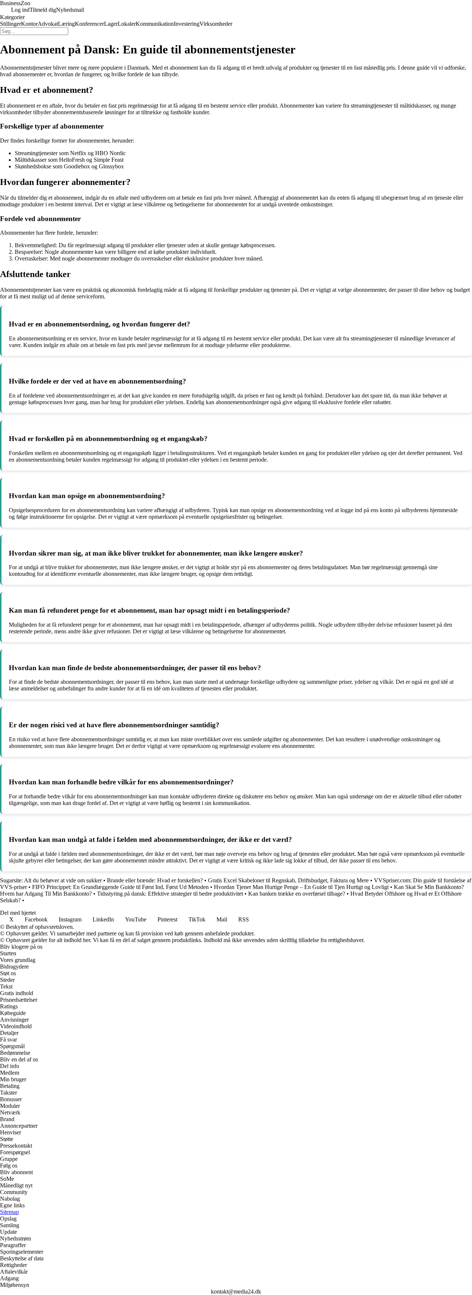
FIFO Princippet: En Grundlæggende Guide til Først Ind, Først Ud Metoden (120, 887)
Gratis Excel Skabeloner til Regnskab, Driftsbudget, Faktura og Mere (288, 880)
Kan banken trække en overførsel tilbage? (296, 893)
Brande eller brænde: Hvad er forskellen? (155, 880)
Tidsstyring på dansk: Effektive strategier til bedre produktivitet (170, 893)
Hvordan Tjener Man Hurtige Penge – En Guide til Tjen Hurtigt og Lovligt (301, 887)
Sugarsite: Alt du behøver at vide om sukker (51, 880)
